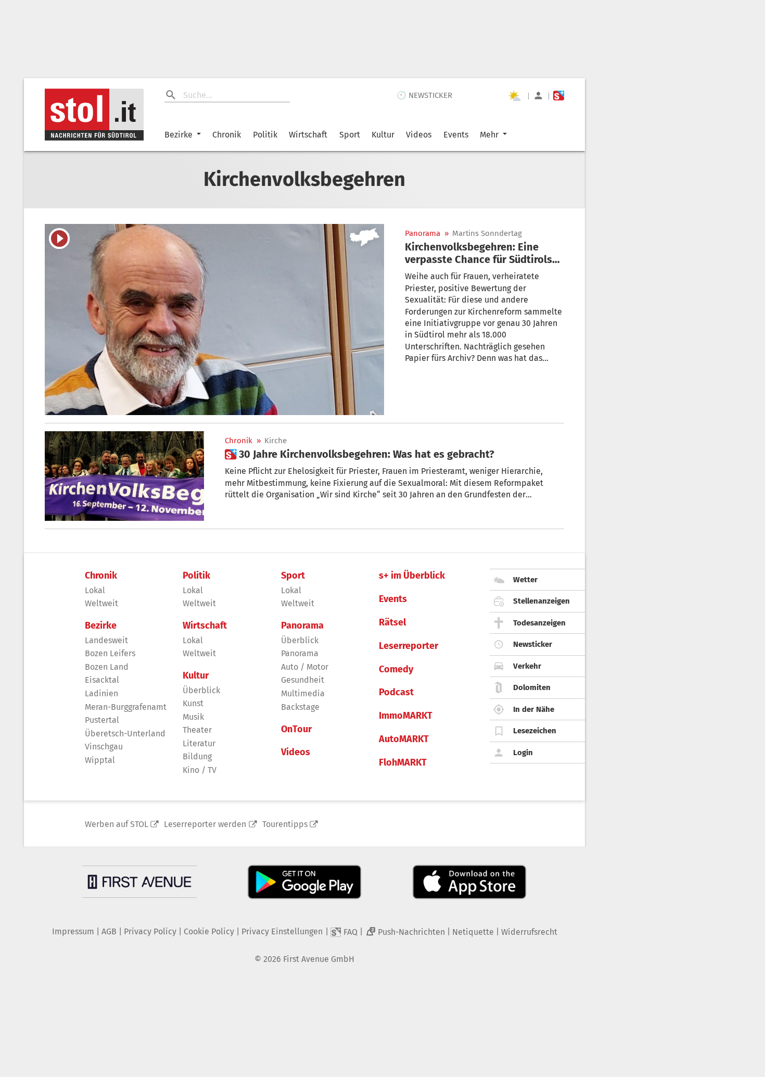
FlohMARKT (403, 762)
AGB (109, 931)
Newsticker (532, 644)
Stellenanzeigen (541, 601)
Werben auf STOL (116, 824)
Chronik (226, 135)
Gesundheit (302, 680)
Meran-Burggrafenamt (126, 707)
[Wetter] (514, 96)
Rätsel (392, 622)
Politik (265, 135)
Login (523, 752)
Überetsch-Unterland (125, 733)
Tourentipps (285, 824)
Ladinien (101, 693)
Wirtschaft (308, 135)
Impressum (73, 931)
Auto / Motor (304, 667)
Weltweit (101, 603)
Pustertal (102, 720)
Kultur (383, 135)
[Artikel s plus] (124, 476)
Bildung (197, 756)
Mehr (489, 135)
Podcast (396, 692)
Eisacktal (102, 680)
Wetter (525, 579)
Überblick (201, 690)
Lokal (95, 590)
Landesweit (106, 640)
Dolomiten (532, 687)
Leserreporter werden (205, 824)
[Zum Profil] (538, 95)
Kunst (193, 703)
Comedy (396, 669)
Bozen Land (107, 667)
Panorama (422, 233)
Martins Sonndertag (487, 233)
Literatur (199, 743)
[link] (484, 253)
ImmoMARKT (405, 715)
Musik (193, 717)
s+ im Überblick (412, 575)
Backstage (300, 707)
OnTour (296, 729)
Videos (418, 135)
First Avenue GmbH (318, 959)
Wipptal (100, 760)
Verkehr (527, 666)
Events (455, 135)
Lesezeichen (534, 730)
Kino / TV (199, 770)
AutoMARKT (404, 739)
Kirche (275, 440)
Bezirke (178, 135)
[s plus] (558, 95)
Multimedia (303, 693)
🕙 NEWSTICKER (424, 95)
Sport (349, 135)
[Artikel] (214, 319)
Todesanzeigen (539, 623)
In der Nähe (533, 709)
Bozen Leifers (110, 653)
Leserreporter (408, 646)
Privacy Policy (150, 931)
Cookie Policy (209, 931)
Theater (197, 730)
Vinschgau (104, 747)
